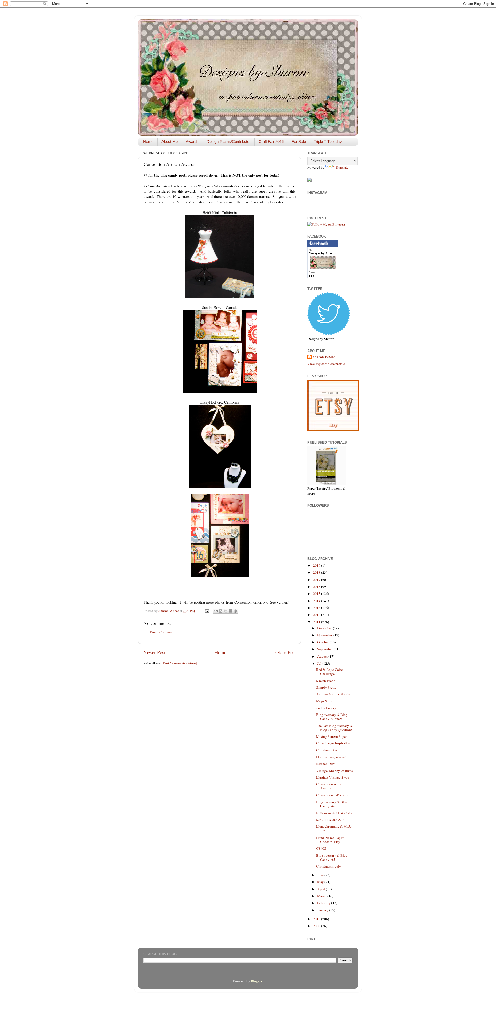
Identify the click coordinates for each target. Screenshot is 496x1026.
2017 (317, 579)
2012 (317, 614)
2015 (317, 593)
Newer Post (154, 652)
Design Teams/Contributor (229, 141)
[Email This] (215, 611)
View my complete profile (326, 363)
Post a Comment (162, 632)
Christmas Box (326, 750)
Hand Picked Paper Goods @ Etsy (330, 839)
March (322, 896)
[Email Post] (206, 610)
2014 (317, 600)
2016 (317, 586)
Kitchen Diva (325, 763)
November (325, 635)
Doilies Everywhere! (331, 757)
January (323, 910)
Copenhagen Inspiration (333, 743)
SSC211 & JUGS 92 (330, 819)
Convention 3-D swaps (332, 795)
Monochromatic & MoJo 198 (334, 828)
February (324, 903)
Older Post (285, 652)
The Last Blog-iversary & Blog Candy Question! (334, 727)
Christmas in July (328, 866)
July (320, 663)
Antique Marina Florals (333, 694)
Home (148, 141)
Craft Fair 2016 (271, 141)
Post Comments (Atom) (180, 663)
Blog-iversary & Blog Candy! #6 (331, 804)
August (322, 656)
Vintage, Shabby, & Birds (334, 770)
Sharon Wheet (324, 357)
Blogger (256, 980)
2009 (317, 926)
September (325, 649)
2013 (317, 607)
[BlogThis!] (220, 611)
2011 (317, 622)
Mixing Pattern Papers (332, 736)
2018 (317, 572)
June (320, 874)
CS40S (321, 848)
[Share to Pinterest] (235, 611)
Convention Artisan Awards (330, 786)
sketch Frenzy (326, 707)
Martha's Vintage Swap (332, 777)
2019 (317, 565)
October (323, 642)
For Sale (299, 141)
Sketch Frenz (325, 680)
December (325, 628)
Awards (192, 141)
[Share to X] (225, 611)
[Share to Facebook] (230, 611)
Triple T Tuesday (328, 141)
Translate (342, 167)
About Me (169, 141)
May (320, 881)
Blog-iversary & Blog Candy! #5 (331, 857)
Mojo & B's (324, 700)
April (321, 889)
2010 (317, 919)
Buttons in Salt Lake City (334, 813)
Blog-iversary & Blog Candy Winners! (331, 716)
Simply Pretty (326, 687)
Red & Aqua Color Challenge (329, 671)
